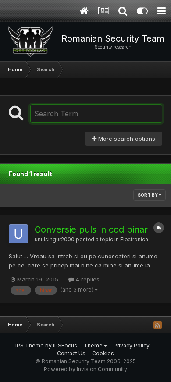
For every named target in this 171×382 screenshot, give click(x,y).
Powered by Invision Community (85, 369)
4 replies (87, 279)
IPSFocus (65, 345)
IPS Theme (29, 345)
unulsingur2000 (55, 239)
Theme (94, 345)
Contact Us (71, 353)
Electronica (134, 239)
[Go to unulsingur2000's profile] (18, 233)
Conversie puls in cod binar (91, 229)
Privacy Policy (132, 345)
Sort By (148, 195)
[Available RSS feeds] (157, 324)
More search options (125, 138)
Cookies (103, 353)
